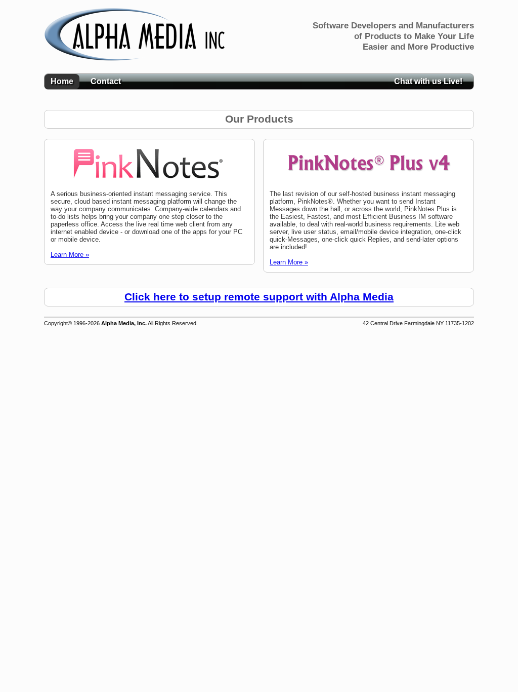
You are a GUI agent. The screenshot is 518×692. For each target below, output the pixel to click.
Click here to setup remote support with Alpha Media (259, 297)
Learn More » (70, 254)
